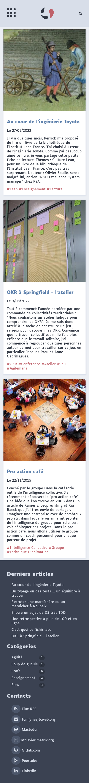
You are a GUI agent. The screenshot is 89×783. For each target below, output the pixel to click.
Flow (27, 685)
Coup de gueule (27, 664)
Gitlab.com (30, 750)
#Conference (29, 364)
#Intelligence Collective (27, 548)
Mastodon (29, 730)
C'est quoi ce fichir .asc (31, 630)
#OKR (12, 364)
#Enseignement (32, 189)
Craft (27, 671)
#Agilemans (17, 368)
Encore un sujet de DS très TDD (38, 613)
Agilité (27, 657)
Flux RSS (28, 709)
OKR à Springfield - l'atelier (35, 636)
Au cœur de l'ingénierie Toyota (37, 585)
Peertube (29, 761)
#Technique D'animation (28, 552)
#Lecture (54, 189)
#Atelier (48, 364)
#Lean (12, 189)
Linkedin (28, 771)
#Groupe (56, 548)
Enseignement (27, 678)
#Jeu (61, 364)
